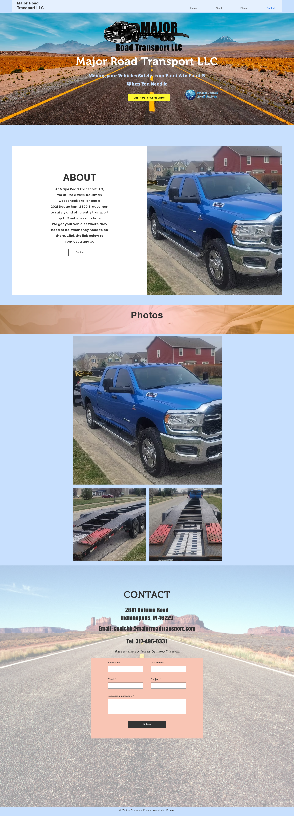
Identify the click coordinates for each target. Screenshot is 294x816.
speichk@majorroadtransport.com (155, 628)
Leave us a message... (120, 696)
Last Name (157, 662)
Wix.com (170, 810)
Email (111, 679)
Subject (155, 679)
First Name (114, 662)
